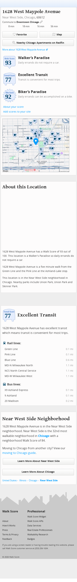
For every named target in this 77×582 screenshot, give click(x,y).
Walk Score (10, 511)
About (5, 521)
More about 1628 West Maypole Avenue (23, 49)
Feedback (7, 539)
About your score (13, 106)
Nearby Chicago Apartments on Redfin (40, 42)
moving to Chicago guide (19, 453)
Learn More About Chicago (38, 471)
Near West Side (49, 480)
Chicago (29, 17)
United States (9, 480)
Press (5, 530)
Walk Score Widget (36, 516)
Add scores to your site (17, 111)
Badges (31, 539)
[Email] (15, 516)
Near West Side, (13, 17)
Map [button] (59, 34)
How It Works (8, 525)
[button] (35, 141)
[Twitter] (4, 516)
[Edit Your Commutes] (41, 21)
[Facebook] (10, 516)
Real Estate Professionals (39, 530)
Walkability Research (37, 534)
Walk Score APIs (35, 521)
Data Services (34, 525)
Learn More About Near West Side (39, 461)
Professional (36, 511)
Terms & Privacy (10, 534)
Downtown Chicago (28, 22)
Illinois (22, 480)
